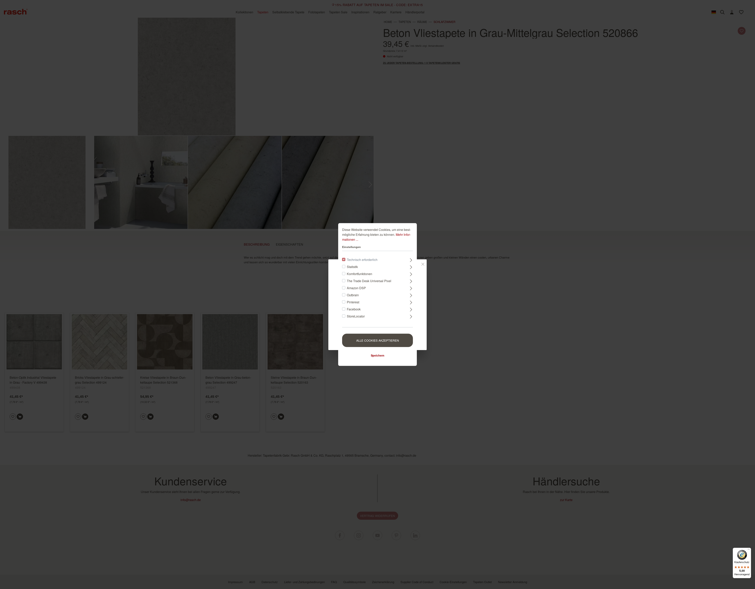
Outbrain (353, 295)
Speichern (377, 355)
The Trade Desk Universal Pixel (369, 281)
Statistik (352, 266)
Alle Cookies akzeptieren (377, 340)
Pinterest (353, 302)
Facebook (354, 309)
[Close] (423, 263)
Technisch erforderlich (362, 259)
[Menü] (748, 550)
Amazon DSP (356, 288)
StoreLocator (356, 316)
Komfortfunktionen (359, 274)
